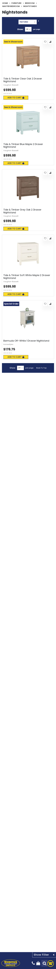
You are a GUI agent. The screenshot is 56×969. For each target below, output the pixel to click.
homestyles (8, 344)
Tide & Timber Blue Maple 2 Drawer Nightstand (23, 145)
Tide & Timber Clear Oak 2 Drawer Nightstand (22, 80)
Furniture (16, 3)
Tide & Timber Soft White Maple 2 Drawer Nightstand (26, 276)
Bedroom (30, 3)
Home (5, 3)
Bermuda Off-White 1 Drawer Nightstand (26, 340)
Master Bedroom (11, 6)
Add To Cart (14, 97)
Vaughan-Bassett (10, 85)
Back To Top (41, 368)
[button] (45, 42)
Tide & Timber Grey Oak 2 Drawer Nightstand (22, 211)
